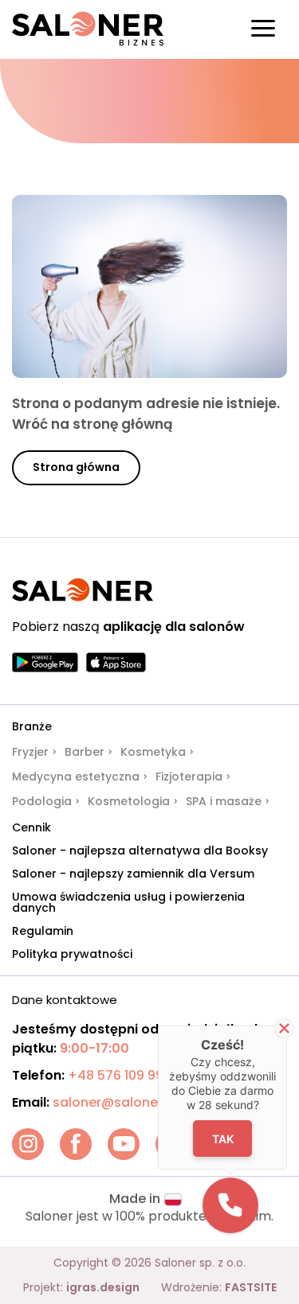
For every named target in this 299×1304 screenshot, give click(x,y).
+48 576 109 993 (119, 1075)
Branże (32, 726)
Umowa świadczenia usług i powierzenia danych (128, 902)
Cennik (31, 827)
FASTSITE (251, 1287)
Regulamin (42, 930)
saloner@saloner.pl (115, 1102)
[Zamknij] (284, 1028)
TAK (222, 1138)
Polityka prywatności (72, 954)
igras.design (103, 1287)
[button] (230, 1205)
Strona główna (76, 467)
